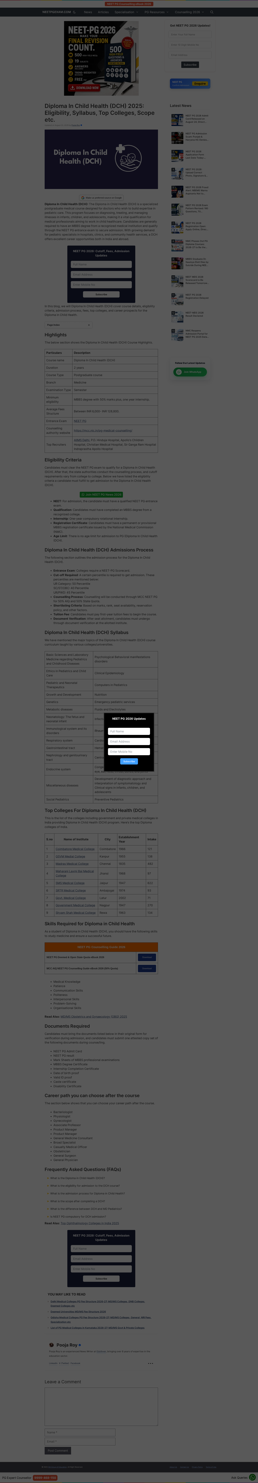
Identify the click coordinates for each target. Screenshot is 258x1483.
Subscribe (129, 761)
